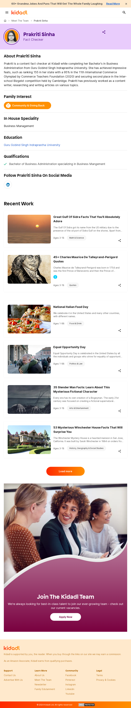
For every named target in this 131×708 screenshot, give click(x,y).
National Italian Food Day (70, 307)
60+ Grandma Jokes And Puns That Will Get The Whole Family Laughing (56, 3)
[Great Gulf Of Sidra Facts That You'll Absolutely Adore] (29, 229)
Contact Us (10, 675)
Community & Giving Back (28, 105)
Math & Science (76, 238)
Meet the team (20, 20)
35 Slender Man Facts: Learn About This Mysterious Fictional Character (81, 389)
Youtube (70, 693)
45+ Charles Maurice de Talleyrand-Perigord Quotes (85, 259)
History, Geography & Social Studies (86, 448)
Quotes (72, 285)
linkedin (70, 689)
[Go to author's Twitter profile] (8, 185)
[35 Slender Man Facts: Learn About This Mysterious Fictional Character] (29, 399)
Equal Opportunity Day (69, 347)
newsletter (40, 684)
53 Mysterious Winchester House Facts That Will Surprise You (88, 429)
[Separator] (104, 32)
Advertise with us (13, 679)
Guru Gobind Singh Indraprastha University (32, 145)
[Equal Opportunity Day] (29, 359)
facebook (71, 675)
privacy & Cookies (106, 679)
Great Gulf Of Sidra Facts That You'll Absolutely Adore (86, 219)
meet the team (43, 679)
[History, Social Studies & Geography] (55, 277)
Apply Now (65, 617)
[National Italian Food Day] (29, 319)
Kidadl (6, 20)
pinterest (70, 679)
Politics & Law (75, 363)
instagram (71, 684)
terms (99, 675)
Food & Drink (75, 323)
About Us (39, 675)
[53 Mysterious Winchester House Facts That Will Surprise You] (29, 439)
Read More (113, 3)
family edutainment (45, 689)
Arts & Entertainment (79, 408)
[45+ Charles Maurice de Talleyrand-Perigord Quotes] (29, 269)
